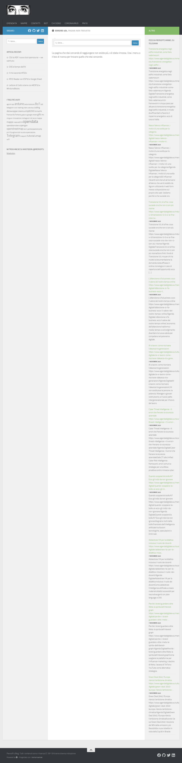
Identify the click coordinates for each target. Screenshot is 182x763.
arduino (19, 104)
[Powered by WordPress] (17, 757)
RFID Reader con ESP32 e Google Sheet (25, 79)
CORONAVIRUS (71, 23)
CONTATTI (35, 23)
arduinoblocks (30, 104)
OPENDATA (12, 23)
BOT (46, 23)
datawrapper (12, 111)
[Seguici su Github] (33, 30)
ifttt (43, 115)
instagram (26, 118)
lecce (35, 118)
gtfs (39, 114)
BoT (37, 104)
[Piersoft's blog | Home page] (18, 10)
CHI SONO (56, 23)
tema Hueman (37, 757)
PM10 (85, 23)
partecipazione (33, 129)
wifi (8, 139)
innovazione (17, 118)
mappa (39, 118)
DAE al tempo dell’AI (17, 67)
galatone (24, 115)
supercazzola (30, 132)
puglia (13, 132)
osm (25, 129)
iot (31, 118)
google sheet (32, 115)
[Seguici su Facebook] (29, 30)
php (40, 129)
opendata (30, 121)
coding (37, 107)
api (13, 104)
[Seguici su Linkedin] (42, 30)
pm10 (9, 132)
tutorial (31, 135)
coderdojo (30, 108)
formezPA (38, 111)
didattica (21, 111)
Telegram (13, 136)
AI (11, 104)
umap (38, 135)
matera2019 (18, 122)
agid (8, 104)
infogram (9, 118)
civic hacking (18, 108)
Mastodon (11, 153)
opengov (24, 125)
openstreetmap (15, 128)
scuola (23, 132)
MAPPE (24, 23)
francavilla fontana (14, 115)
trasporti (23, 136)
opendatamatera (13, 125)
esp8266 (29, 111)
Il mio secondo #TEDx (18, 73)
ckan (25, 108)
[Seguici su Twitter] (38, 30)
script (18, 132)
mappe (10, 122)
